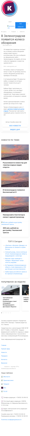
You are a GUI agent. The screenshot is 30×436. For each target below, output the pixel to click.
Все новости (20, 25)
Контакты (4, 359)
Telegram (6, 384)
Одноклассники (8, 380)
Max (4, 387)
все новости (15, 125)
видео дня (15, 129)
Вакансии (4, 363)
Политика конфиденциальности (11, 419)
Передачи (4, 356)
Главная (3, 345)
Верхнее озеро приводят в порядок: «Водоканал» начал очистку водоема (14, 260)
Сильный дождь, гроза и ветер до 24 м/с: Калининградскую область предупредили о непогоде (16, 254)
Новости (4, 352)
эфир (10, 21)
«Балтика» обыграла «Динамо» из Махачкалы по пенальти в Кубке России (16, 247)
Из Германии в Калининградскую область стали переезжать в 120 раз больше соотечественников (15, 267)
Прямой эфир (5, 349)
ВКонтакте (6, 376)
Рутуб (5, 391)
